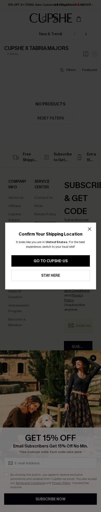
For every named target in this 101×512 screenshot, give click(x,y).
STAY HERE (50, 275)
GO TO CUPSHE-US (51, 261)
